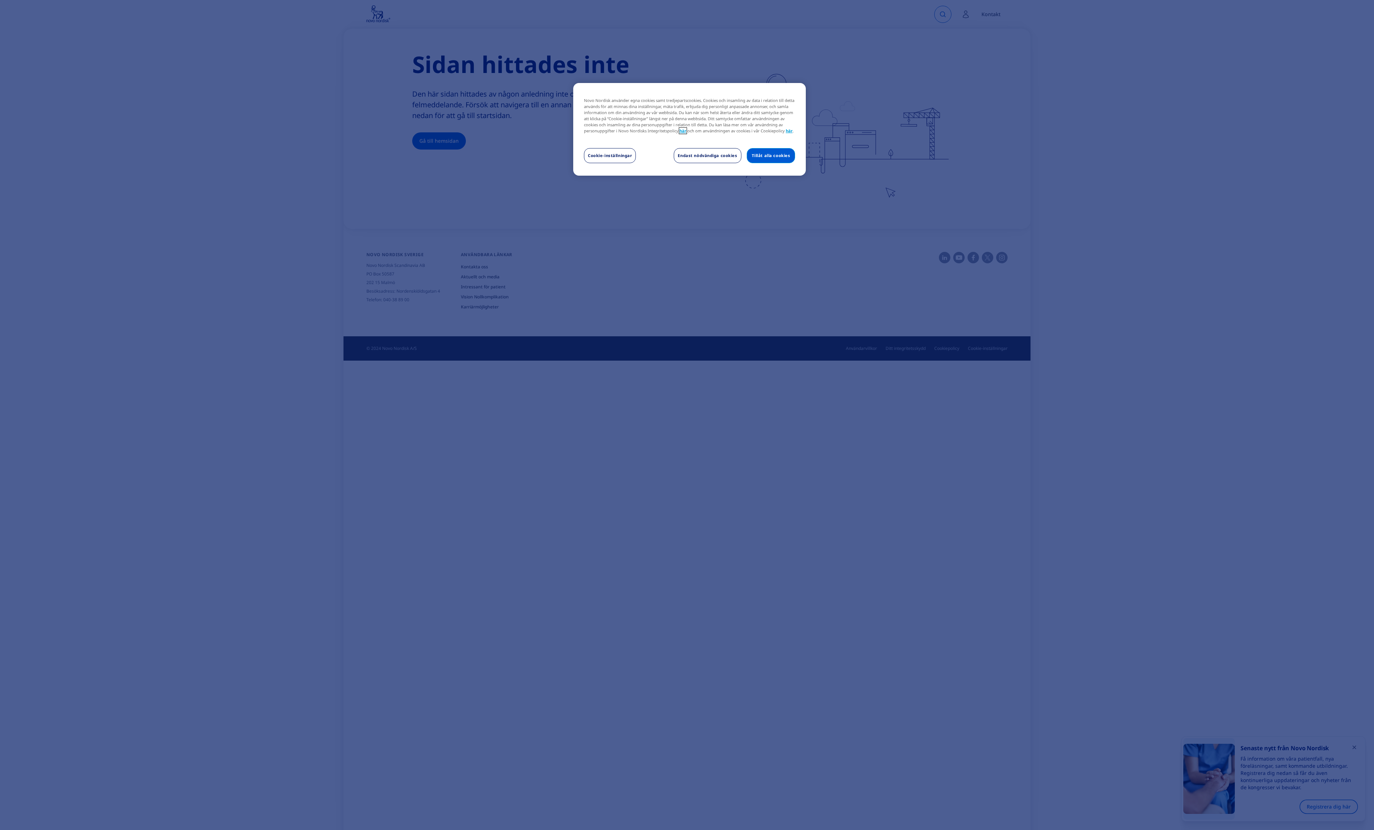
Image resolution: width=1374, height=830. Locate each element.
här (682, 130)
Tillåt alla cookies (771, 155)
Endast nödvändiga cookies (707, 155)
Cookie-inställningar (610, 155)
